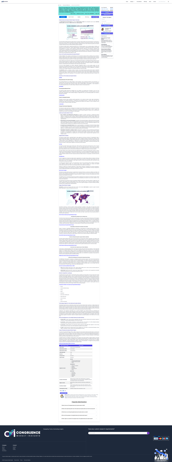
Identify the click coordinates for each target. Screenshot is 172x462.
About (150, 1)
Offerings (145, 1)
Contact (154, 1)
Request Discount (107, 14)
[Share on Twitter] (65, 390)
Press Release (139, 1)
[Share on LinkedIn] (63, 390)
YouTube (14, 449)
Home (127, 1)
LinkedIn (14, 448)
